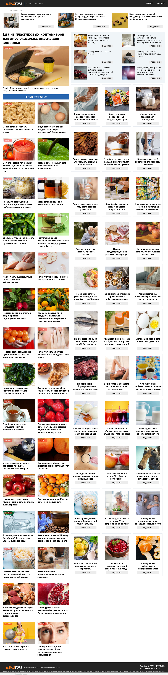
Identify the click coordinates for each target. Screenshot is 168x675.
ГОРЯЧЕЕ (161, 3)
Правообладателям (21, 674)
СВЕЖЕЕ (149, 3)
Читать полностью (36, 97)
